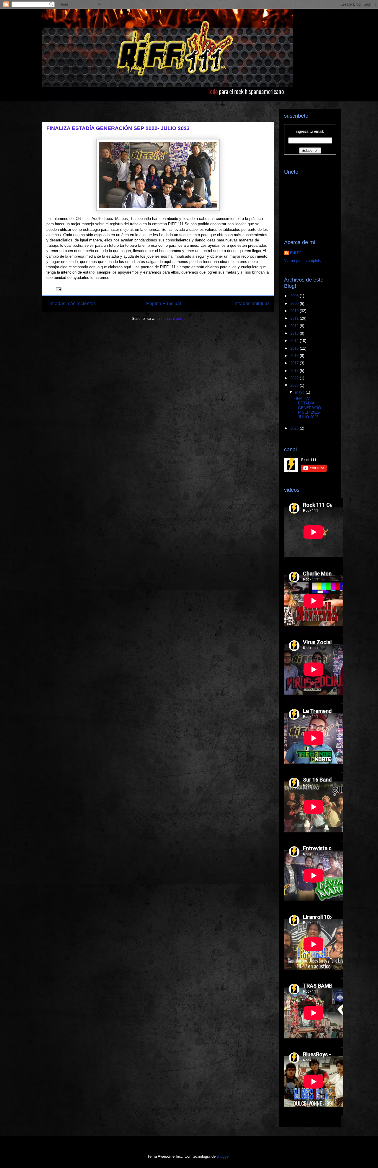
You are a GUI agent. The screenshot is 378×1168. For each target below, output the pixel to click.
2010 (295, 311)
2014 (295, 340)
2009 (295, 303)
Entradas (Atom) (171, 318)
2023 (295, 385)
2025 (295, 428)
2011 (295, 318)
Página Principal (163, 303)
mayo (300, 392)
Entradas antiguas (251, 303)
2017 (295, 363)
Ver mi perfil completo (302, 260)
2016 (295, 355)
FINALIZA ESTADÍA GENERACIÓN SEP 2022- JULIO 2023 (118, 128)
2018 (295, 371)
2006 (295, 296)
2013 (295, 333)
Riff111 (296, 253)
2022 (295, 378)
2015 (295, 348)
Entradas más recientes (71, 303)
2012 (295, 326)
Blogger (223, 1156)
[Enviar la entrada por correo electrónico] (58, 289)
